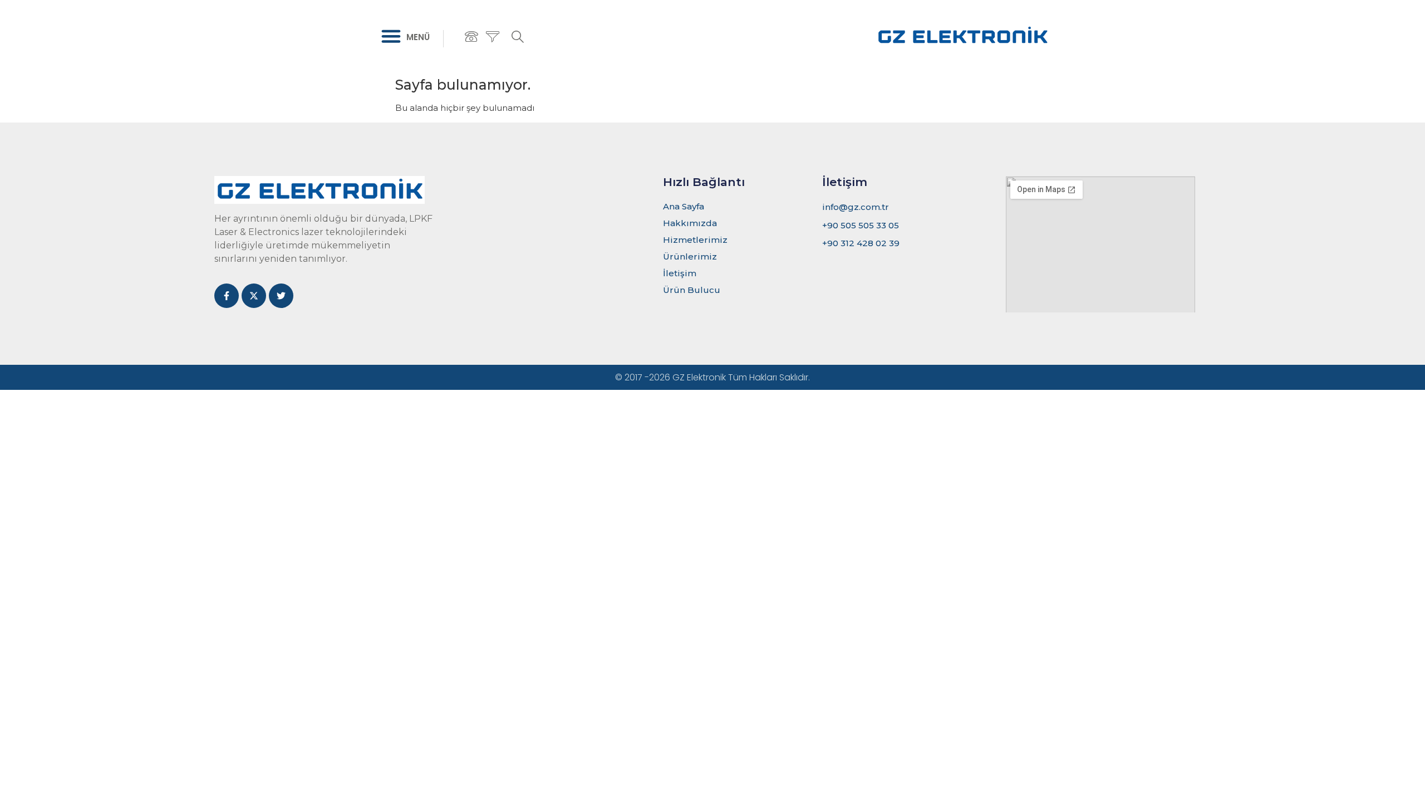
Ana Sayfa (683, 206)
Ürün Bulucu (691, 290)
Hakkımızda (690, 223)
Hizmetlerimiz (695, 239)
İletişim (679, 273)
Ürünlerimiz (690, 256)
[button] (391, 36)
